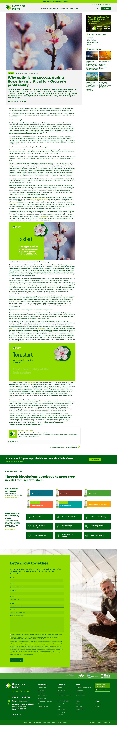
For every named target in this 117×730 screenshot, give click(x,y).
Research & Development (83, 687)
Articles (11, 73)
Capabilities (79, 690)
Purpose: (13, 609)
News (78, 701)
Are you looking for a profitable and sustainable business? (40, 458)
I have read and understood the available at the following (36, 634)
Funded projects (81, 695)
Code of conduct (56, 722)
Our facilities (61, 693)
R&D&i (78, 685)
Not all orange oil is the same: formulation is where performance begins (104, 65)
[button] (14, 1)
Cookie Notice (27, 722)
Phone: (12, 596)
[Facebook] (96, 4)
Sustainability (63, 701)
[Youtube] (100, 4)
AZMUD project (62, 712)
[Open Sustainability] (67, 8)
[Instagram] (94, 4)
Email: (12, 584)
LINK (59, 634)
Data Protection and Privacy (41, 722)
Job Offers (97, 706)
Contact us (98, 704)
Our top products (43, 706)
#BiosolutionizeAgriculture (14, 461)
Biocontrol (41, 704)
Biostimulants (42, 687)
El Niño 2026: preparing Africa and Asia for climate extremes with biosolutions (105, 85)
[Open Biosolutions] (57, 8)
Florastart (44, 216)
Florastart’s (31, 382)
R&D (89, 44)
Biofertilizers (41, 690)
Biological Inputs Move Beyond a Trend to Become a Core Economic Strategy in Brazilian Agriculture (92, 86)
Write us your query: (17, 615)
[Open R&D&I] (74, 8)
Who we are (61, 690)
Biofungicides (42, 698)
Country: (13, 603)
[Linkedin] (92, 4)
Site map (64, 722)
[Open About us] (47, 8)
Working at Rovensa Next (65, 695)
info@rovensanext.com (15, 652)
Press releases (92, 42)
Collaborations (80, 693)
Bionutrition (41, 693)
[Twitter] (17, 442)
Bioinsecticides (42, 695)
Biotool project (62, 709)
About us (61, 685)
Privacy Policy (36, 634)
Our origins (61, 687)
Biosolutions (91, 40)
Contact (98, 701)
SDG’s (59, 706)
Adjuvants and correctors (45, 701)
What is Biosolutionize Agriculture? (55, 1)
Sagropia (60, 714)
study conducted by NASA (39, 199)
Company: (13, 590)
